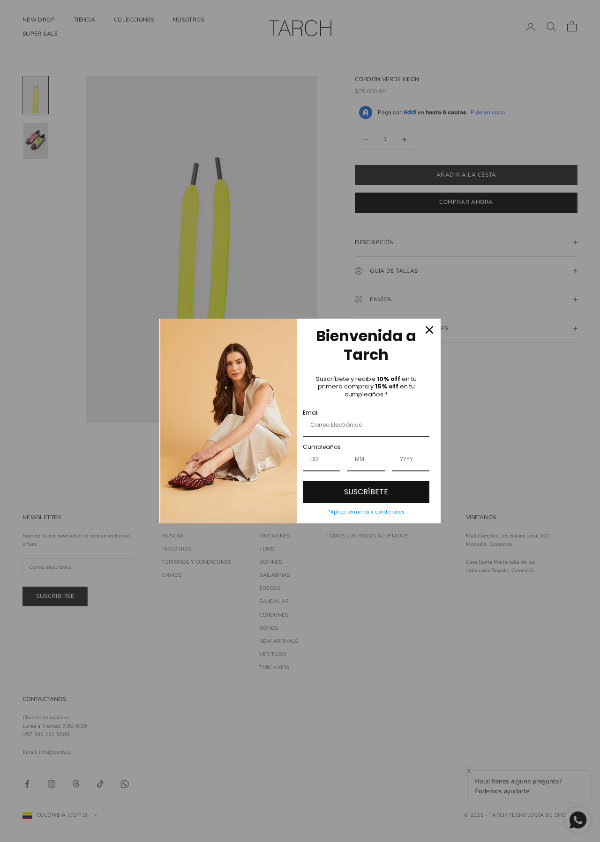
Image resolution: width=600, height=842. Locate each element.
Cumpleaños (322, 447)
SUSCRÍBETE (366, 491)
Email (311, 413)
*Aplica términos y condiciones (366, 511)
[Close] (429, 330)
